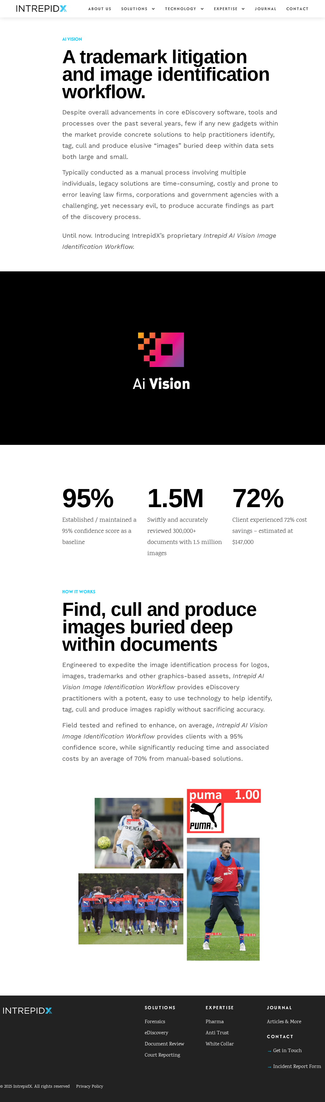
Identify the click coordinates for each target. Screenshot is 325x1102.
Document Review (164, 1044)
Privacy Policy (89, 1087)
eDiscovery (156, 1033)
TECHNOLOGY (181, 9)
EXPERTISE (226, 9)
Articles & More (284, 1022)
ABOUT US (100, 9)
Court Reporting (162, 1055)
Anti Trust (217, 1033)
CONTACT (297, 9)
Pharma (215, 1022)
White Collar (220, 1044)
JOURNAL (266, 9)
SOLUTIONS (134, 9)
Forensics (155, 1022)
